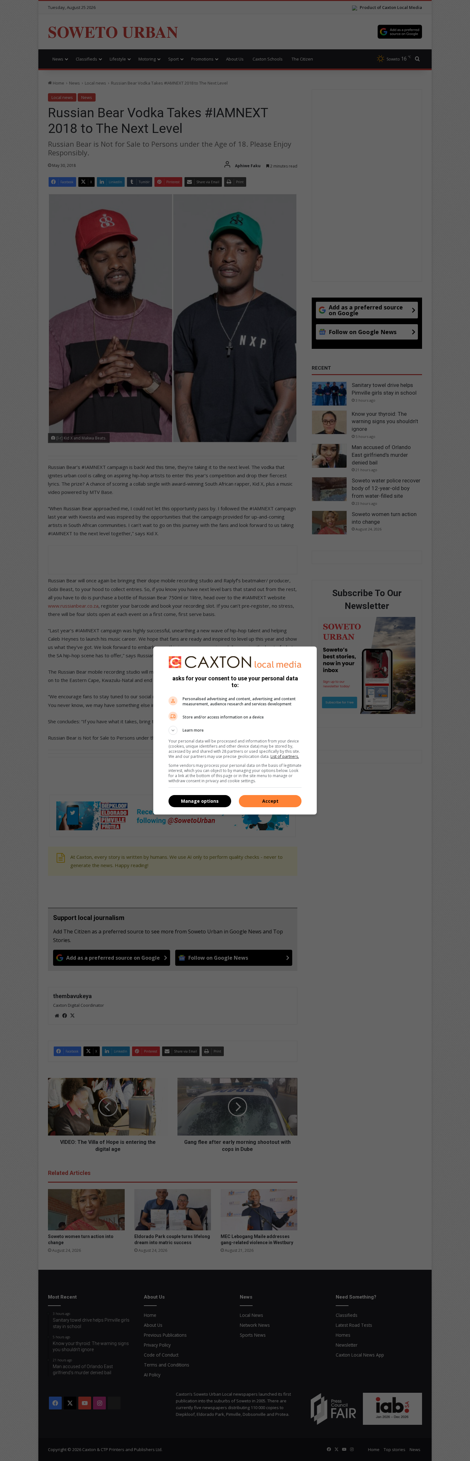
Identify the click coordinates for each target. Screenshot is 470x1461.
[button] (235, 730)
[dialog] (235, 730)
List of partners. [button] (284, 756)
